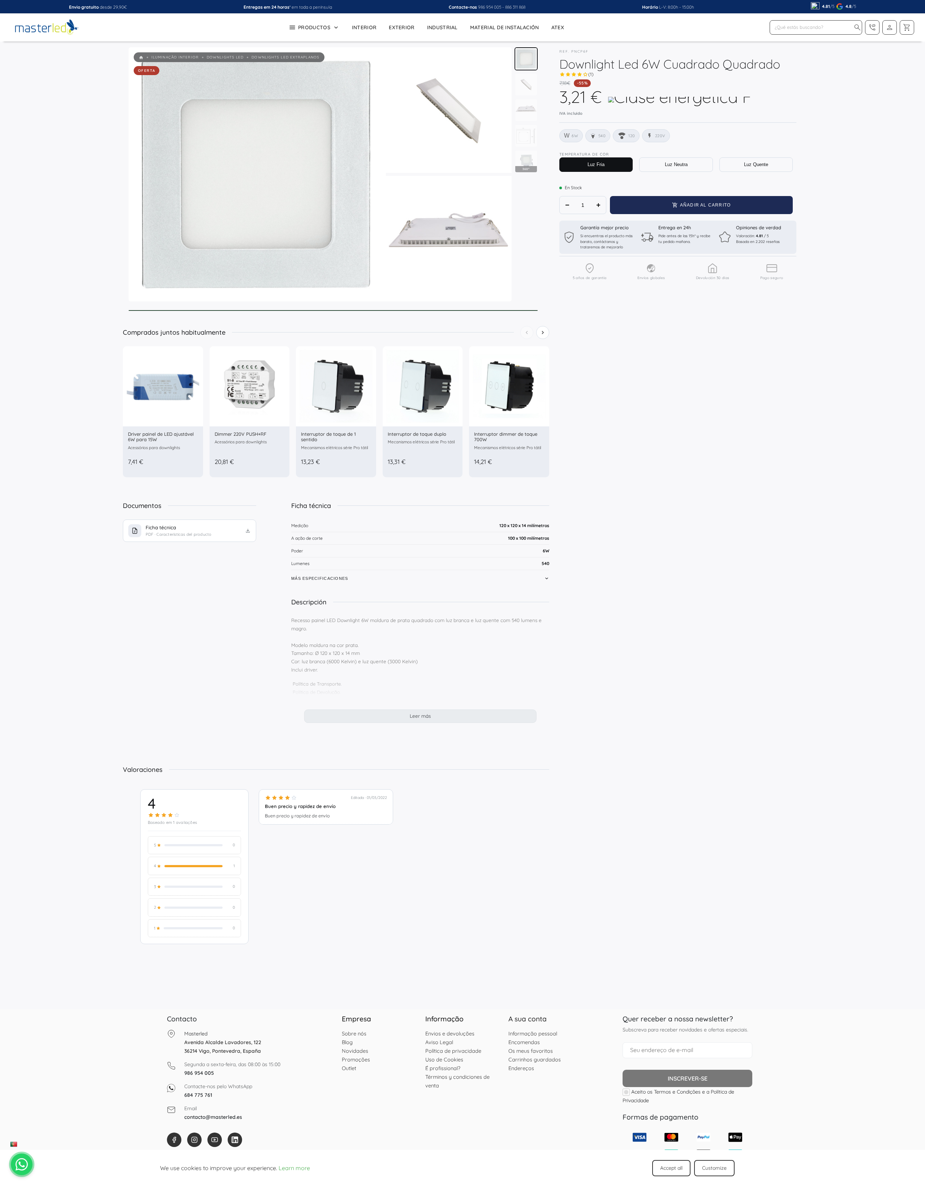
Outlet (349, 1068)
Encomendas (524, 1042)
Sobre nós (354, 1033)
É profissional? (442, 1068)
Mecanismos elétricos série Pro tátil (334, 447)
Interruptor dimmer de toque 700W (505, 437)
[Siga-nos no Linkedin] (235, 1140)
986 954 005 (489, 7)
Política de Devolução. (317, 692)
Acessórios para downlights (154, 447)
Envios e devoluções (449, 1033)
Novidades (355, 1050)
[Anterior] (526, 332)
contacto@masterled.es (213, 1117)
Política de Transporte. (317, 684)
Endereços (521, 1068)
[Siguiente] (542, 332)
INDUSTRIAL (442, 27)
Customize (714, 1168)
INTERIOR (364, 27)
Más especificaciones (319, 578)
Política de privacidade (453, 1050)
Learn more (294, 1168)
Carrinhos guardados (534, 1059)
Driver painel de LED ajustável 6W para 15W (161, 437)
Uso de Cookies (444, 1059)
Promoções (356, 1059)
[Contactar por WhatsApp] (22, 1164)
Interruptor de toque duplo (417, 434)
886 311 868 (515, 7)
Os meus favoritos (530, 1050)
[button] (857, 27)
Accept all (671, 1168)
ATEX (557, 27)
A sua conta (527, 1019)
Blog (347, 1042)
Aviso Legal (439, 1042)
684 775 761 (198, 1095)
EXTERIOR (401, 27)
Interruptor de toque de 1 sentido (328, 437)
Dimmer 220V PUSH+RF (240, 434)
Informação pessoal (532, 1033)
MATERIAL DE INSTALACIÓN (504, 27)
